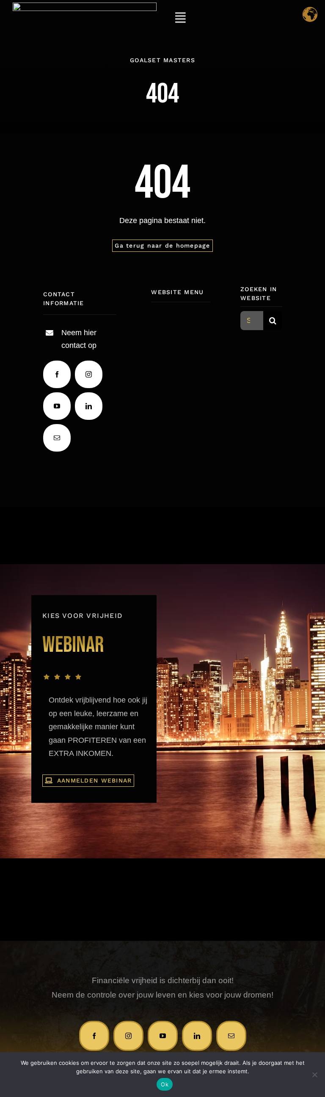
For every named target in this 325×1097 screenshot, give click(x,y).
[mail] (57, 438)
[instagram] (88, 374)
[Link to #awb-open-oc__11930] (180, 18)
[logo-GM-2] (85, 6)
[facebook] (57, 374)
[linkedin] (88, 406)
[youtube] (57, 406)
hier (90, 332)
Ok (164, 1084)
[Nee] (314, 1074)
